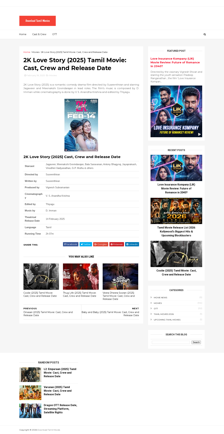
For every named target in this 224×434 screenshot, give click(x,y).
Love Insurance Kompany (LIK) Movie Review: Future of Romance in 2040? (175, 62)
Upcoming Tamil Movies (167, 319)
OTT (54, 34)
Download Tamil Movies (48, 430)
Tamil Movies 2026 (164, 314)
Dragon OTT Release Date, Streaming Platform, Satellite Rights (60, 409)
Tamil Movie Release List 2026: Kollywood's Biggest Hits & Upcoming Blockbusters (176, 231)
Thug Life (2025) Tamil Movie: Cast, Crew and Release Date (79, 294)
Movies (35, 52)
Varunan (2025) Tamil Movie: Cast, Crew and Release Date (57, 391)
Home (22, 34)
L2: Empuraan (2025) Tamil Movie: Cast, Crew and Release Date (60, 373)
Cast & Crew (39, 34)
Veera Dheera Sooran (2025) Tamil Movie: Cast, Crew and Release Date (119, 295)
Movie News (160, 297)
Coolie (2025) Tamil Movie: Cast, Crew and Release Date (40, 294)
